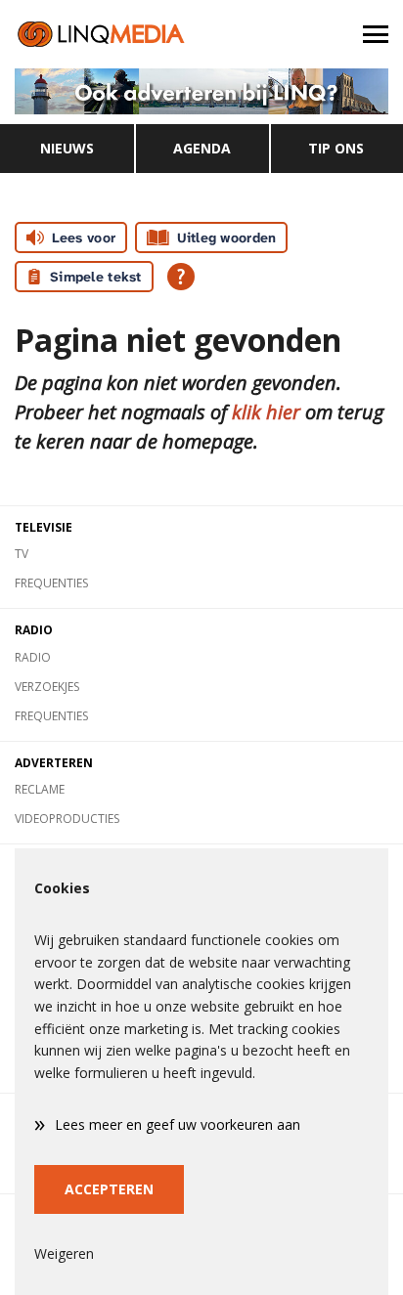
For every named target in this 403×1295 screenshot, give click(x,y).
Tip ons (336, 148)
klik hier (266, 412)
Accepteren (109, 1189)
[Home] (101, 34)
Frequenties (51, 583)
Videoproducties (67, 818)
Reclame (40, 789)
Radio (33, 657)
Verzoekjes (47, 686)
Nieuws (67, 148)
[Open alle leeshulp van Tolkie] (181, 276)
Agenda (202, 148)
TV (21, 553)
